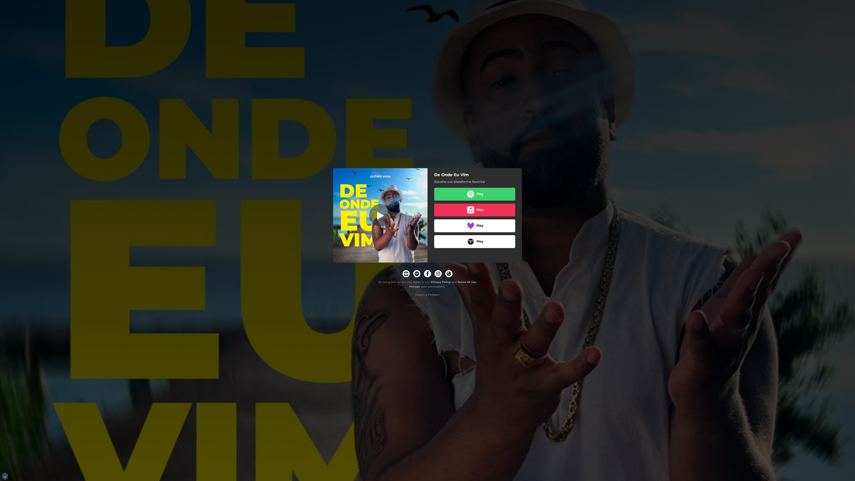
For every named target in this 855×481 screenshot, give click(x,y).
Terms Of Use (467, 282)
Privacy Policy (441, 282)
